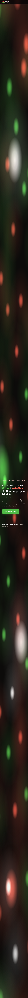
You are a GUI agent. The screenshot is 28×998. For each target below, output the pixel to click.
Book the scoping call (10, 511)
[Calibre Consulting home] (5, 2)
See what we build (9, 517)
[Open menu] (25, 2)
